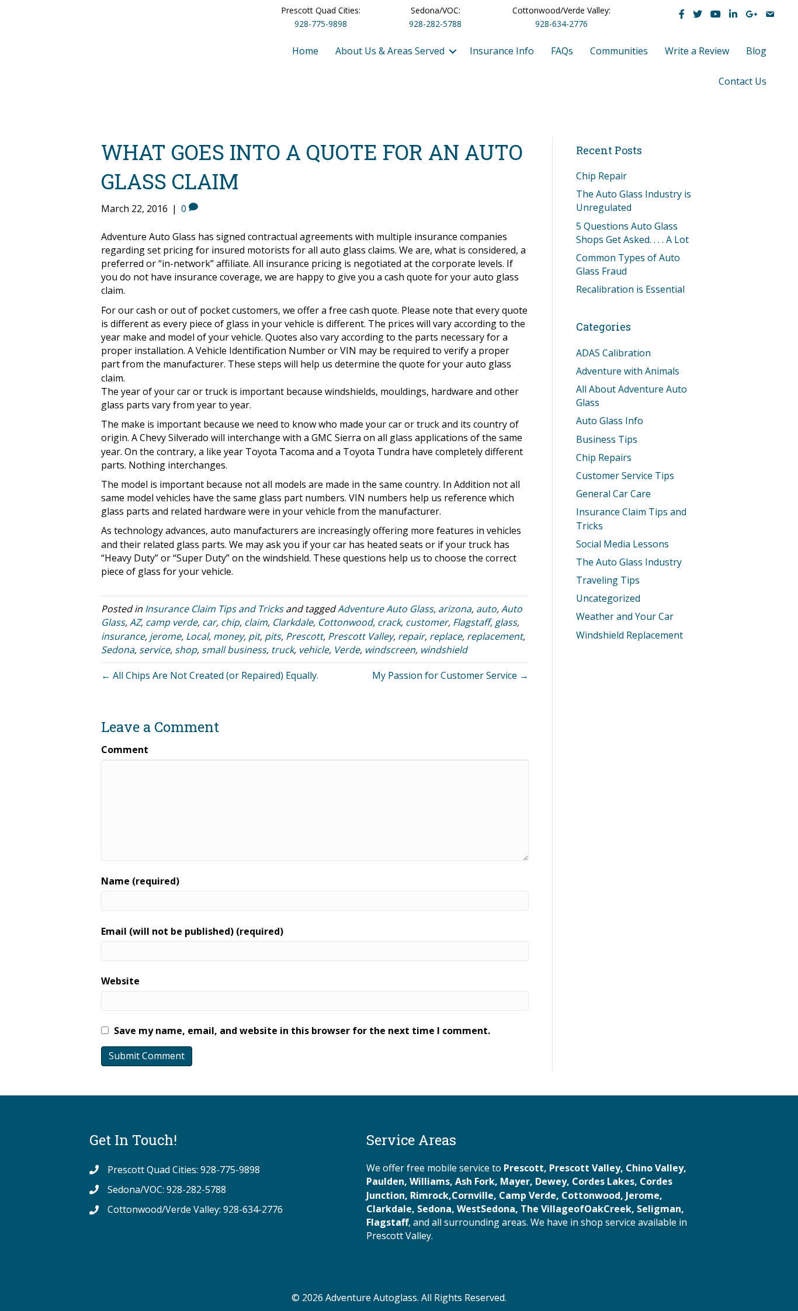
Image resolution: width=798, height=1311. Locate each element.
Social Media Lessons (622, 543)
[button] (453, 51)
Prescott (304, 636)
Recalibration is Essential (630, 289)
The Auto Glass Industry (629, 562)
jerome (165, 636)
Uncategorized (608, 598)
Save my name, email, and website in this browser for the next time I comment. (302, 1030)
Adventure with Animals (627, 371)
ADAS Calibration (613, 352)
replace (445, 636)
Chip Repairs (604, 457)
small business (234, 649)
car (209, 622)
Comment (124, 749)
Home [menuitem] (305, 50)
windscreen (390, 649)
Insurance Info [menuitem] (502, 50)
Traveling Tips (608, 580)
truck (282, 649)
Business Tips (606, 439)
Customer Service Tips (625, 475)
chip (230, 622)
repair (411, 636)
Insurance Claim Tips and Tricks (214, 608)
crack (389, 622)
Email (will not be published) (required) (192, 931)
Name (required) (140, 881)
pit (254, 636)
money (228, 636)
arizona (454, 608)
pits (273, 636)
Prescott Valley (360, 636)
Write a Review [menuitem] (697, 50)
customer (426, 622)
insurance (123, 636)
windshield (443, 649)
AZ (135, 622)
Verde (347, 649)
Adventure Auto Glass (385, 608)
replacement (495, 636)
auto (486, 608)
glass (506, 622)
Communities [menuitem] (619, 50)
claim (256, 622)
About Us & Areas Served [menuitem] (390, 50)
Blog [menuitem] (756, 50)
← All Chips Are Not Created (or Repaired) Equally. (209, 675)
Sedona (117, 649)
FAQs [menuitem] (562, 50)
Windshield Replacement (629, 635)
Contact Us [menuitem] (742, 81)
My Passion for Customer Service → (450, 675)
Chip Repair (601, 175)
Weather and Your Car (625, 616)
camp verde (171, 622)
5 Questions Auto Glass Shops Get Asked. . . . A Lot (632, 233)
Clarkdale (292, 622)
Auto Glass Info (609, 420)
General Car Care (613, 493)
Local (197, 636)
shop (186, 649)
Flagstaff (471, 622)
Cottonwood (345, 622)
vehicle (314, 649)
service (154, 649)
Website (120, 980)
